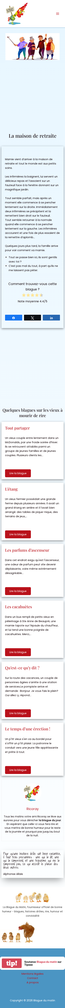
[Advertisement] (32, 98)
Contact (32, 978)
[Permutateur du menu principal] (57, 13)
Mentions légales (32, 974)
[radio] (24, 295)
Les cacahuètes (18, 606)
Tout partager (17, 428)
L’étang (11, 489)
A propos (33, 982)
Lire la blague (18, 473)
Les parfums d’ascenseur (27, 550)
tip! (11, 963)
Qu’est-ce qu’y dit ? (22, 667)
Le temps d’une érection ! (27, 728)
